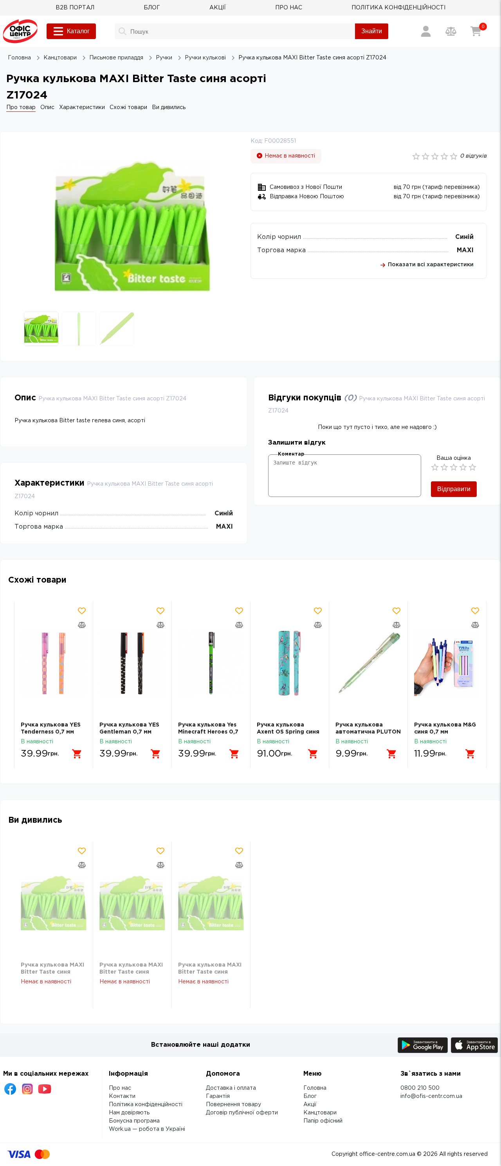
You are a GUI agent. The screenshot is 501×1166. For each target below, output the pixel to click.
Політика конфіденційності (145, 1104)
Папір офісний (322, 1121)
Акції (310, 1104)
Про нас (120, 1088)
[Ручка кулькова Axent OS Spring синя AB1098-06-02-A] (290, 663)
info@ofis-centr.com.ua (431, 1096)
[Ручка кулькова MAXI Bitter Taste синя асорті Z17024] (54, 903)
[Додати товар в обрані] (82, 611)
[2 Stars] (444, 467)
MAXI (465, 250)
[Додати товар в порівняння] (82, 625)
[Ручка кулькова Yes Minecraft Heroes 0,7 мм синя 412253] (211, 663)
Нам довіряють (129, 1112)
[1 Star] (435, 467)
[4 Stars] (463, 467)
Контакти (122, 1096)
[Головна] (20, 31)
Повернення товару (233, 1104)
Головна (314, 1088)
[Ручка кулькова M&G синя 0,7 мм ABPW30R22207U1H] (447, 663)
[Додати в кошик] (77, 754)
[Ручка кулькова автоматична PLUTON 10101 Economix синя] (368, 663)
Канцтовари (320, 1112)
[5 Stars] (472, 467)
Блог (310, 1096)
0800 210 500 (420, 1088)
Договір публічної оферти (242, 1112)
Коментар (291, 454)
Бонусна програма (134, 1121)
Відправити (453, 489)
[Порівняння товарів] (451, 31)
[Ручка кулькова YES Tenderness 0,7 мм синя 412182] (54, 663)
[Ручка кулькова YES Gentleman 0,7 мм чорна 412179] (132, 663)
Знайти (371, 31)
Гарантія (218, 1096)
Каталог (78, 31)
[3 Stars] (453, 467)
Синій (464, 237)
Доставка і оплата (231, 1088)
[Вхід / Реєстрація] (425, 31)
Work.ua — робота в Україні (147, 1129)
